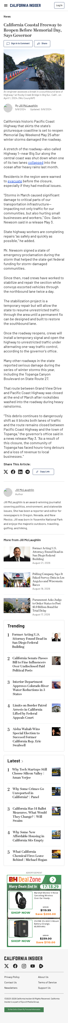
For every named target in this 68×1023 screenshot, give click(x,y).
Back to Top (54, 1016)
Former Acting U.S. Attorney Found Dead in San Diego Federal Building (47, 553)
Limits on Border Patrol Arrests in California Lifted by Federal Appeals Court (30, 711)
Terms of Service (47, 982)
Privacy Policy (11, 977)
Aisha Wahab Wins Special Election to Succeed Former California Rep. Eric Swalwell (27, 737)
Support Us (44, 988)
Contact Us (10, 982)
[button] (52, 879)
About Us (43, 977)
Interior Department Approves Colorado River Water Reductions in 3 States (31, 688)
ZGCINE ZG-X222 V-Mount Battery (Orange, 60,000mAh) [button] (46, 924)
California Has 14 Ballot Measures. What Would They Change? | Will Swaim (30, 814)
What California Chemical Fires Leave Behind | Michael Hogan (30, 855)
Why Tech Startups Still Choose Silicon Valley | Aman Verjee (29, 773)
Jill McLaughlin (28, 105)
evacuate (15, 181)
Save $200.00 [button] (45, 914)
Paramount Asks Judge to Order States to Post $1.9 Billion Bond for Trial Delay (47, 605)
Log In (59, 5)
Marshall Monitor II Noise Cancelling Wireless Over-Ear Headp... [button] (46, 895)
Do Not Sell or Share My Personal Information (24, 1009)
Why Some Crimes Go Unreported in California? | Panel (28, 793)
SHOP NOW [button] (20, 912)
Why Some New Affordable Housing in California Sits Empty (28, 836)
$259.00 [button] (46, 938)
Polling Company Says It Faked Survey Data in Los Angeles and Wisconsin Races (48, 579)
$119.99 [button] (45, 910)
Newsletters (10, 988)
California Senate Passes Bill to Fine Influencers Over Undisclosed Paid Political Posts (30, 664)
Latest (13, 761)
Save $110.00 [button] (45, 942)
